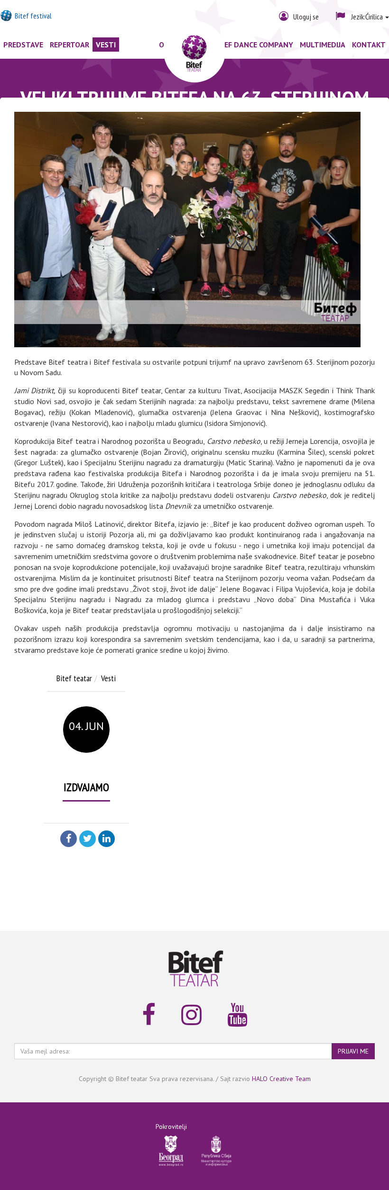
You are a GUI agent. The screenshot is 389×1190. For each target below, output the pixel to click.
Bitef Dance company (253, 44)
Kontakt (369, 44)
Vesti (106, 44)
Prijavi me (353, 1051)
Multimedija (322, 44)
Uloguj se (306, 16)
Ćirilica (367, 16)
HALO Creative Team (281, 1078)
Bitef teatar (74, 678)
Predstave (23, 44)
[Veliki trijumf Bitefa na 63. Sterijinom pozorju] (187, 229)
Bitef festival (33, 15)
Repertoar (69, 44)
